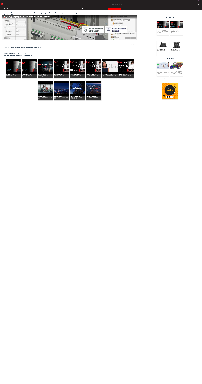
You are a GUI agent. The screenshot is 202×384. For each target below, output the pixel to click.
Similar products (169, 38)
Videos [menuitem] (105, 8)
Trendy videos (169, 17)
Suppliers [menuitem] (87, 8)
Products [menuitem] (94, 8)
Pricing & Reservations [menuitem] (114, 8)
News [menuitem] (100, 8)
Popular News (169, 58)
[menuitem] (4, 9)
